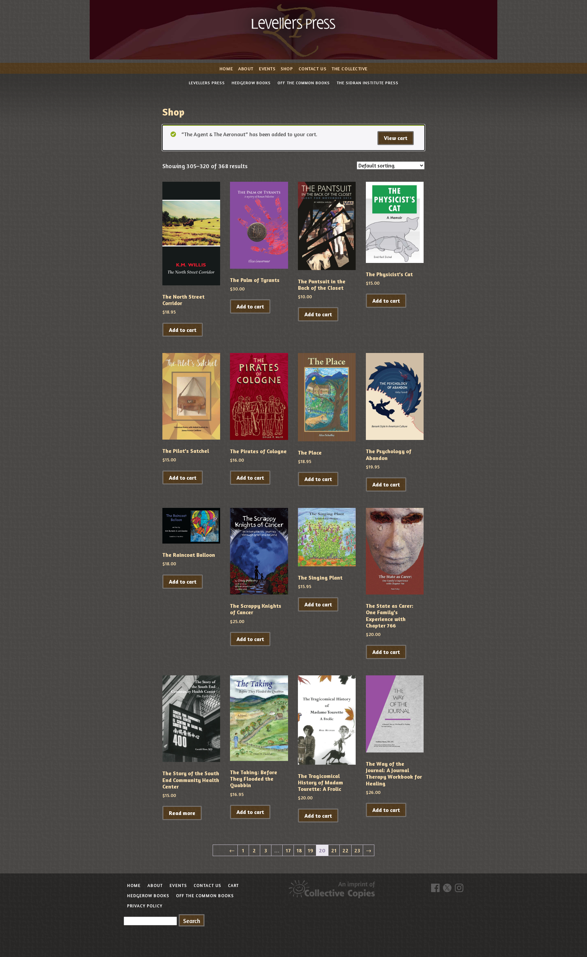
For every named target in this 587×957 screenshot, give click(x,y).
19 (310, 850)
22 (345, 850)
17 (288, 850)
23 (357, 850)
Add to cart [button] (182, 329)
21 (334, 850)
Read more (182, 813)
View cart (395, 138)
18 (299, 850)
